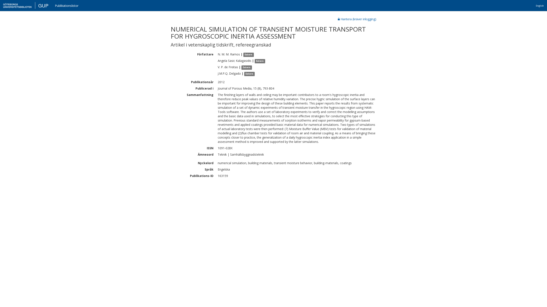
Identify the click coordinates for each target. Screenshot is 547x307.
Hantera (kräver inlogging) (358, 19)
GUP (43, 5)
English (540, 5)
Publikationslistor (66, 6)
